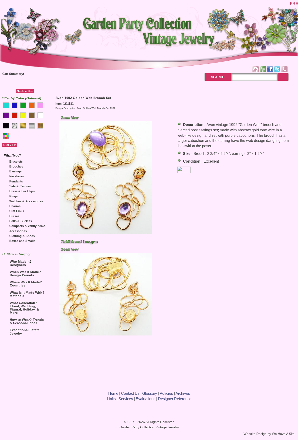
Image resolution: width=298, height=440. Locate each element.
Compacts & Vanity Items (27, 226)
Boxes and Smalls (22, 241)
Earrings (15, 171)
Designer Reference (174, 399)
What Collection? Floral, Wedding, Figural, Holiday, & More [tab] (24, 307)
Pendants (16, 181)
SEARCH (212, 77)
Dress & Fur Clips (22, 191)
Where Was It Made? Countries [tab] (26, 283)
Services (126, 399)
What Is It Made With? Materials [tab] (27, 294)
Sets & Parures (20, 186)
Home (113, 393)
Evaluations (145, 399)
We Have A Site (283, 434)
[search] (283, 77)
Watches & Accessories (26, 201)
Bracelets (16, 161)
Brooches (16, 166)
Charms (14, 206)
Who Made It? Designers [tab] (21, 263)
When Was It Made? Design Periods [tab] (25, 273)
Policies (166, 393)
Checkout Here (25, 91)
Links (111, 399)
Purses (14, 216)
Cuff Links (16, 211)
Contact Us (130, 393)
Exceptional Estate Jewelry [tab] (25, 331)
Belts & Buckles (20, 221)
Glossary (149, 393)
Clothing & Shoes (22, 236)
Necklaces (16, 176)
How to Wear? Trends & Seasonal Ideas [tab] (27, 321)
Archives (183, 393)
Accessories (18, 231)
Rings (13, 196)
